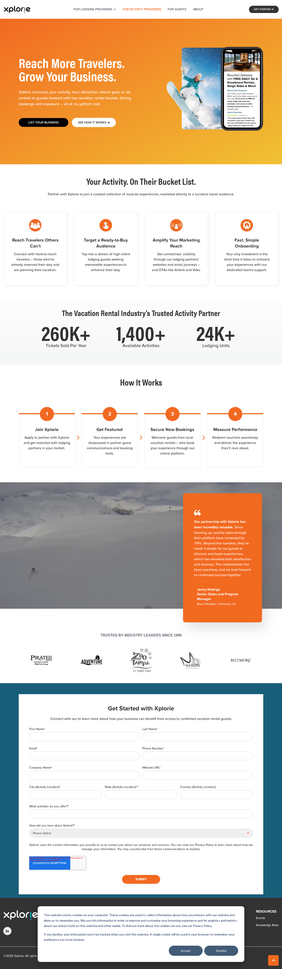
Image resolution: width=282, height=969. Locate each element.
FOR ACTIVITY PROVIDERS (142, 9)
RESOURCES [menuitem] (266, 912)
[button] (273, 960)
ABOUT (198, 9)
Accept (186, 950)
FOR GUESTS (177, 9)
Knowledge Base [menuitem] (267, 925)
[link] (17, 9)
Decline (221, 950)
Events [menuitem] (260, 918)
